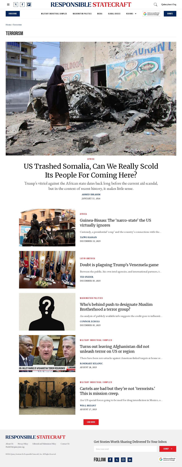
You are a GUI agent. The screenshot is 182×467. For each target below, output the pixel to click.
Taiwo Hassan (88, 237)
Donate (170, 13)
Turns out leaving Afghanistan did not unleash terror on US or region (114, 349)
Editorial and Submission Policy (44, 443)
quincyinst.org (168, 4)
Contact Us (65, 443)
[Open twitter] (16, 4)
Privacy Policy (23, 443)
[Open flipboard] (29, 4)
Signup (166, 449)
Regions (129, 14)
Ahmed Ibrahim (91, 194)
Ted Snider (86, 277)
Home (8, 24)
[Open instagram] (123, 459)
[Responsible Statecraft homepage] (35, 437)
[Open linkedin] (130, 459)
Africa (90, 159)
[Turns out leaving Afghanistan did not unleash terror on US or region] (47, 353)
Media (99, 14)
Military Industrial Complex (54, 14)
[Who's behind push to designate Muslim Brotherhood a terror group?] (47, 311)
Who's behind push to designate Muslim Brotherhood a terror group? (116, 307)
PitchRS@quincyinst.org (15, 447)
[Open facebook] (22, 4)
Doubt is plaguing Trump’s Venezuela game (119, 264)
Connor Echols (90, 321)
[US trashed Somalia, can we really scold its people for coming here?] (91, 98)
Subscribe (13, 13)
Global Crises (114, 14)
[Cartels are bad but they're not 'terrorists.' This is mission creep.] (47, 395)
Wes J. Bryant (88, 405)
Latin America (87, 258)
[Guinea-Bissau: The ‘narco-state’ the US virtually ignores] (47, 227)
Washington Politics (82, 14)
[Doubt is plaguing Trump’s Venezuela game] (47, 269)
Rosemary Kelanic (91, 363)
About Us (9, 443)
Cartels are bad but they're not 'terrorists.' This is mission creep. (117, 391)
